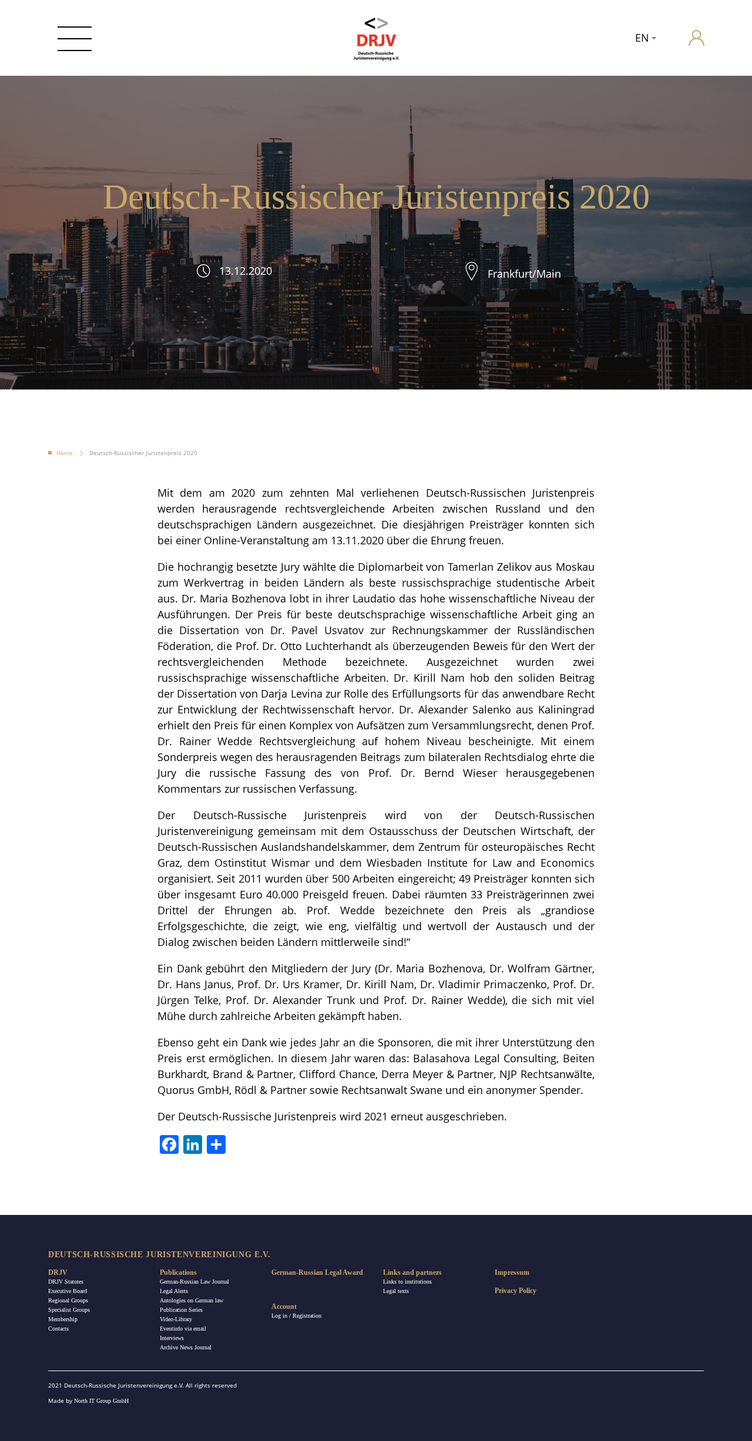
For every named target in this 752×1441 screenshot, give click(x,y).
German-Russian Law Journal (194, 1281)
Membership (63, 1319)
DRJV (58, 1272)
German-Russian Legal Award (317, 1272)
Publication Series (181, 1310)
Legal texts (396, 1291)
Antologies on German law (191, 1300)
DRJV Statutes (65, 1281)
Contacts (58, 1328)
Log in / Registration (296, 1315)
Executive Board (67, 1291)
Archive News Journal (186, 1347)
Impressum (512, 1272)
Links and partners (412, 1272)
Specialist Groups (69, 1310)
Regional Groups (68, 1300)
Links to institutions (407, 1281)
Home (64, 453)
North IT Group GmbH (101, 1401)
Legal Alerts (174, 1291)
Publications (178, 1272)
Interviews (172, 1338)
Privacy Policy (515, 1291)
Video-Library (176, 1319)
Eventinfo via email (183, 1328)
